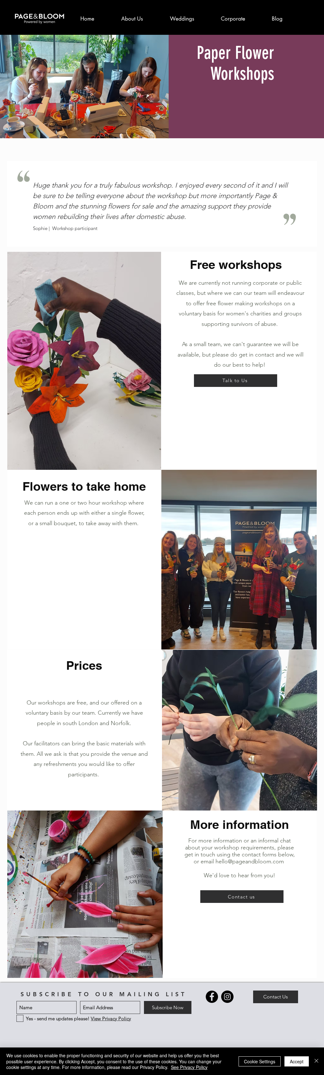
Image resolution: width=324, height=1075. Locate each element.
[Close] (316, 1061)
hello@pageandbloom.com (249, 861)
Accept (296, 1061)
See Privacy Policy (189, 1067)
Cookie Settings (259, 1061)
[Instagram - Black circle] (227, 997)
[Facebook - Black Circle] (212, 997)
